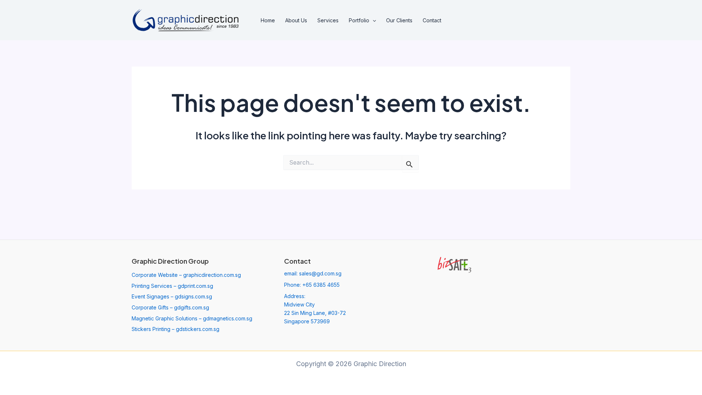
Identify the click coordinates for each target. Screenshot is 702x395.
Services (328, 20)
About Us (296, 20)
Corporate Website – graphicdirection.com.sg (186, 275)
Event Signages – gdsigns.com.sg (172, 296)
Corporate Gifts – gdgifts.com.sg (170, 307)
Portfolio (359, 20)
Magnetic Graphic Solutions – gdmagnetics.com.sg (192, 318)
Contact (432, 20)
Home (268, 20)
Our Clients (399, 20)
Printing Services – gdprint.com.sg (172, 286)
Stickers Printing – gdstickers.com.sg (175, 329)
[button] (372, 20)
